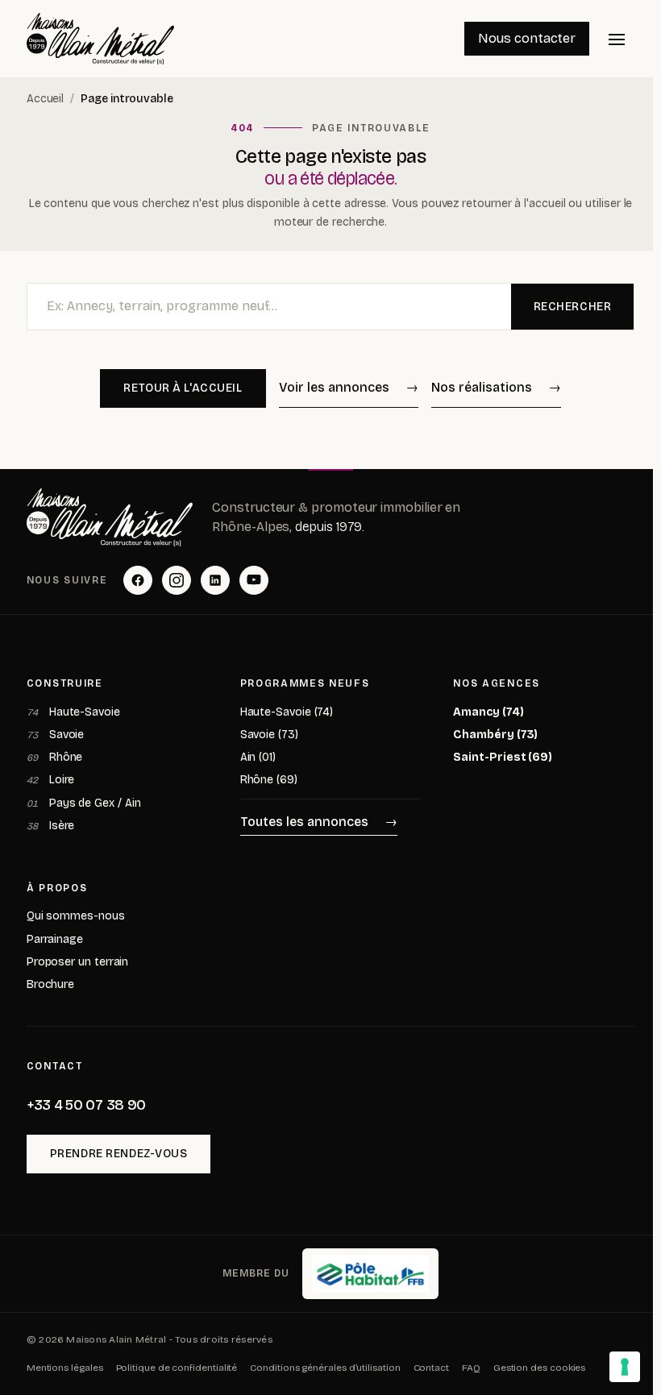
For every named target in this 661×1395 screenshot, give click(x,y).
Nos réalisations (481, 387)
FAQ (471, 1367)
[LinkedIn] (215, 580)
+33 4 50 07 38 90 (86, 1105)
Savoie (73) (269, 734)
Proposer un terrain (77, 962)
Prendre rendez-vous (119, 1153)
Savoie (56, 734)
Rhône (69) (268, 780)
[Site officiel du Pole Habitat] (370, 1274)
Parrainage (55, 939)
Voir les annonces (334, 387)
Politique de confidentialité (177, 1367)
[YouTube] (253, 580)
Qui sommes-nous (76, 916)
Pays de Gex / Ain (84, 803)
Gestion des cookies (539, 1367)
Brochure (50, 984)
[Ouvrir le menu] (616, 38)
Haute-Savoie (73, 712)
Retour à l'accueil (182, 388)
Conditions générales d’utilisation (325, 1367)
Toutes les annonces (304, 821)
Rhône (55, 757)
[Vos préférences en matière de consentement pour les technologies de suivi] (624, 1366)
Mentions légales (65, 1367)
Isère (51, 825)
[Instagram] (176, 580)
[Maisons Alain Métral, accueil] (101, 38)
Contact (431, 1367)
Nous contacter (527, 38)
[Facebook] (137, 580)
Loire (51, 780)
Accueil (45, 99)
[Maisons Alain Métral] (110, 517)
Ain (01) (258, 757)
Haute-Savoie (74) (287, 712)
